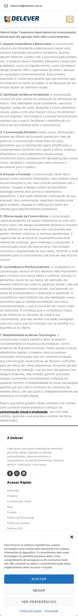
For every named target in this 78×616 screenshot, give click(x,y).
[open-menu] (70, 19)
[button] (72, 537)
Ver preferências (39, 602)
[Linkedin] (24, 473)
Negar (39, 590)
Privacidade (51, 610)
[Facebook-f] (10, 473)
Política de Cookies (31, 610)
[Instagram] (17, 473)
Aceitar (39, 579)
